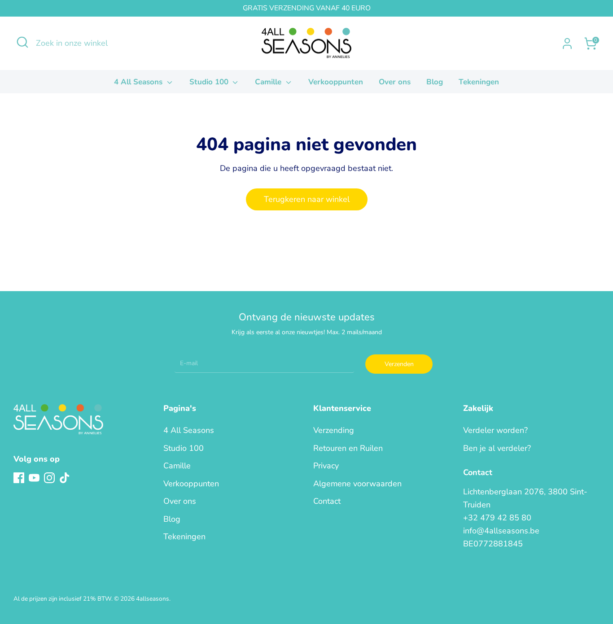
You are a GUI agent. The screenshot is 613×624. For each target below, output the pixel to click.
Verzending (333, 430)
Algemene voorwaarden (357, 483)
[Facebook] (18, 477)
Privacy (326, 465)
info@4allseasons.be (501, 530)
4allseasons (152, 598)
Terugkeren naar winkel (307, 199)
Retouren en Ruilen (348, 448)
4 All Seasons (139, 82)
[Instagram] (49, 477)
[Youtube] (34, 477)
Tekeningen (479, 82)
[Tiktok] (64, 477)
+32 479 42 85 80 (497, 517)
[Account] (567, 43)
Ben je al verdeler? (497, 448)
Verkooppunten (335, 82)
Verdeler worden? (495, 430)
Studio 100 (210, 82)
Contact (327, 501)
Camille (269, 82)
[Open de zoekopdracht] (22, 42)
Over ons (395, 82)
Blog (434, 82)
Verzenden (399, 364)
